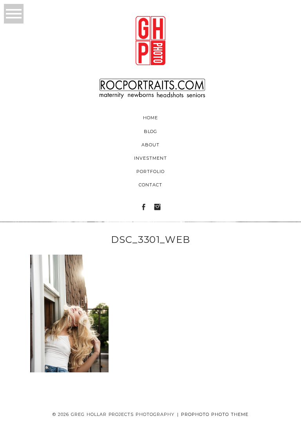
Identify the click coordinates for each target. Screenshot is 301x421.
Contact (150, 185)
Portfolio (150, 171)
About (150, 145)
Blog (151, 131)
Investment (150, 158)
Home (150, 117)
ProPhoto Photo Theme (214, 414)
